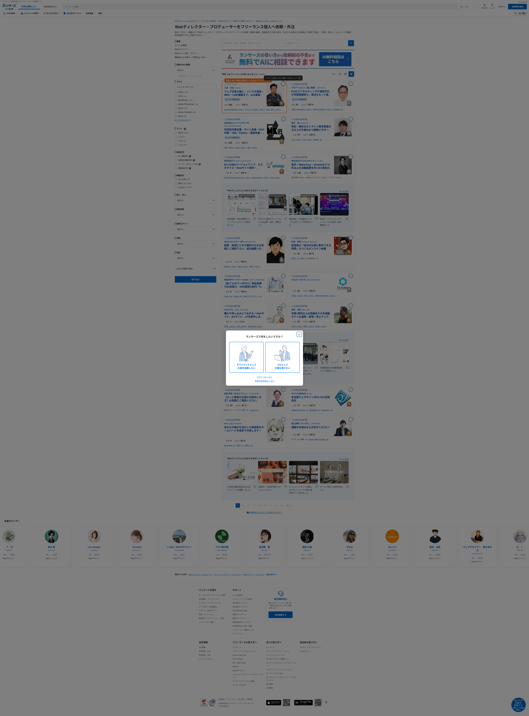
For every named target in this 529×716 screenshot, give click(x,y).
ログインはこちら (264, 377)
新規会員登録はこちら (264, 380)
